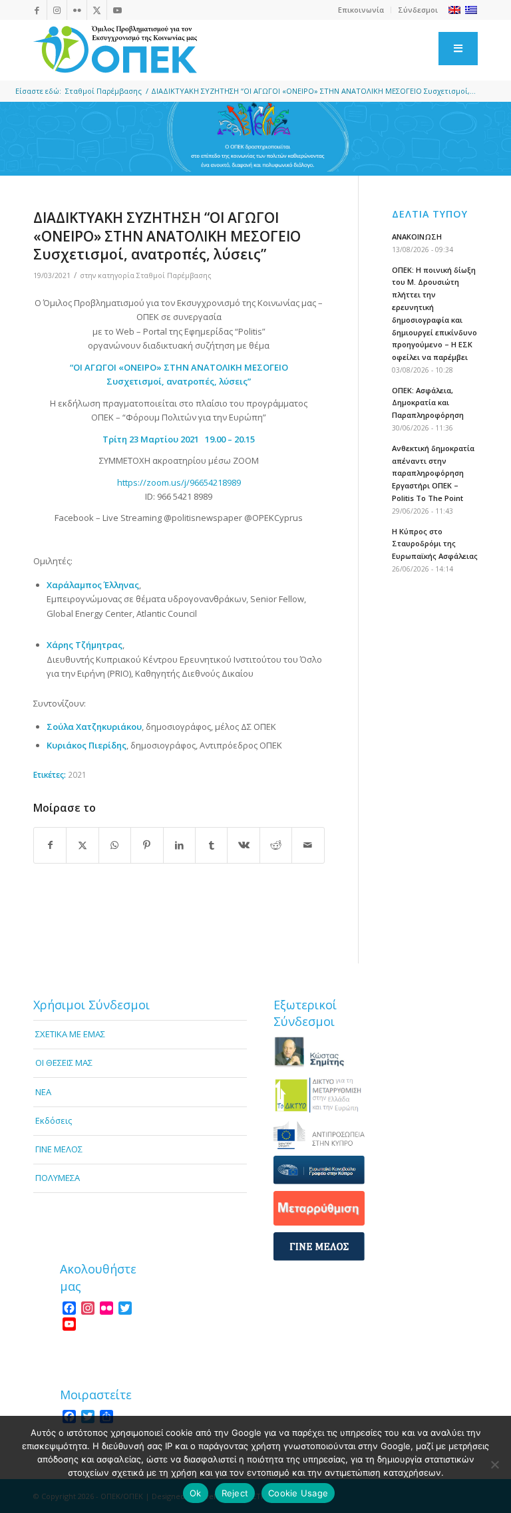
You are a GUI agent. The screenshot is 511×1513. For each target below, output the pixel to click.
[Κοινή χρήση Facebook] (50, 845)
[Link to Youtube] (117, 10)
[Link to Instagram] (57, 10)
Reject (235, 1493)
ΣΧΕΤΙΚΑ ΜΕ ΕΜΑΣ (70, 1034)
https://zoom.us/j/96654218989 (179, 482)
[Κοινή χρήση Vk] (243, 845)
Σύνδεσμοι (418, 10)
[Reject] (494, 1464)
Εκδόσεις (53, 1120)
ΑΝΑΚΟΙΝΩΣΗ (417, 237)
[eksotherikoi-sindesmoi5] (319, 1208)
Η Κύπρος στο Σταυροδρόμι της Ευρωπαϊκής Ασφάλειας (435, 544)
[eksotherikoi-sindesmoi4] (319, 1170)
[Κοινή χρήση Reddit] (275, 845)
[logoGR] (115, 50)
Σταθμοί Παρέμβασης (174, 275)
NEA (43, 1092)
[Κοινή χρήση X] (82, 845)
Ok (196, 1493)
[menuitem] (361, 10)
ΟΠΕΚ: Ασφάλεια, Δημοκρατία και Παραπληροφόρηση (428, 402)
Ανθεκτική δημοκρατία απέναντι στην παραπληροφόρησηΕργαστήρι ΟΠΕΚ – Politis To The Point (433, 473)
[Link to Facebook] (37, 10)
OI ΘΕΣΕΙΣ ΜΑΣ (63, 1063)
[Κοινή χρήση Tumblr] (211, 845)
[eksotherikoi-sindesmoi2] (319, 1094)
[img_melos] (319, 1246)
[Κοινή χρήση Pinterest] (146, 845)
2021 (77, 774)
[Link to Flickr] (76, 10)
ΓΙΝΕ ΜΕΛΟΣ (59, 1149)
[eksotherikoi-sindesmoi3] (319, 1134)
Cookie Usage (298, 1493)
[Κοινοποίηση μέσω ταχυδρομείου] (308, 845)
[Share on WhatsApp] (114, 845)
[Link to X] (96, 10)
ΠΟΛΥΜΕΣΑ (57, 1178)
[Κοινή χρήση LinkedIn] (179, 845)
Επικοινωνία (361, 10)
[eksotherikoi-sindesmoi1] (319, 1052)
